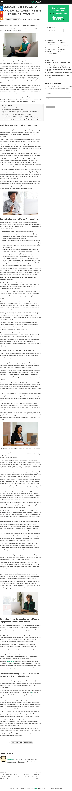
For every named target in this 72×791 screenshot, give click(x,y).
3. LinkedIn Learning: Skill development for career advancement (17, 114)
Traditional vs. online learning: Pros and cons (12, 107)
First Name (58, 98)
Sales (61, 47)
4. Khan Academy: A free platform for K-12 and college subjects (17, 116)
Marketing (62, 44)
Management (63, 42)
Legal (61, 40)
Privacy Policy (58, 788)
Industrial (49, 51)
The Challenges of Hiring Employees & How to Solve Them (32, 776)
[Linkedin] (1, 7)
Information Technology (12, 19)
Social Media (62, 49)
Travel (61, 51)
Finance (48, 47)
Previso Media (52, 788)
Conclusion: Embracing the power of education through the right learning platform (21, 119)
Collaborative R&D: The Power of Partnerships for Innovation (9, 776)
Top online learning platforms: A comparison (12, 109)
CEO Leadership (50, 40)
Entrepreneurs (50, 46)
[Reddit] (1, 12)
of (0, 713)
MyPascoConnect (12, 629)
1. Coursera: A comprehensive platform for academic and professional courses (21, 111)
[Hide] (0, 21)
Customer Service (51, 42)
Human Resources (51, 49)
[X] (1, 4)
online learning (28, 742)
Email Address (58, 93)
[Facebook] (1, 10)
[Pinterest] (1, 15)
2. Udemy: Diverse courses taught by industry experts (15, 113)
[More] (1, 18)
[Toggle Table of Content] (40, 105)
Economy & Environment (52, 44)
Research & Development (65, 46)
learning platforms (17, 742)
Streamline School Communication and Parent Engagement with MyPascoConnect (21, 118)
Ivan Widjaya (36, 19)
